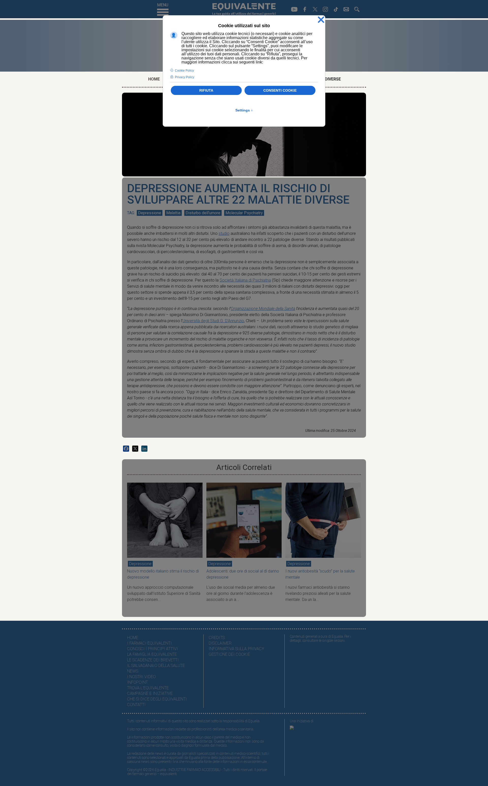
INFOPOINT (137, 682)
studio (224, 233)
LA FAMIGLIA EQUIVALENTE (152, 654)
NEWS (132, 671)
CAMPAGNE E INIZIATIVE (150, 693)
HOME (132, 637)
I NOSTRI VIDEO (141, 676)
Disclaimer (220, 643)
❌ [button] (321, 20)
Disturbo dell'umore (203, 212)
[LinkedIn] (144, 449)
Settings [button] (244, 110)
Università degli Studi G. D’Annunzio (213, 320)
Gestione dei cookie (229, 654)
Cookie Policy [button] (184, 70)
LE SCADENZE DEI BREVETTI (153, 660)
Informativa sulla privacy (236, 648)
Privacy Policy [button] (184, 77)
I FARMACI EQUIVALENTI (149, 643)
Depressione (149, 212)
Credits (217, 637)
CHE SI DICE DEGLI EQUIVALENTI (157, 699)
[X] (135, 449)
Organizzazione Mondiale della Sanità (263, 308)
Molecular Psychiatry (244, 212)
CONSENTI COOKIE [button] (280, 90)
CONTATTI (136, 704)
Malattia (173, 212)
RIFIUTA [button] (206, 90)
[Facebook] (126, 449)
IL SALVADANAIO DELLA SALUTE (156, 665)
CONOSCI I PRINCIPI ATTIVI (152, 648)
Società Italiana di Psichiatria (245, 280)
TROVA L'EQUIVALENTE (148, 687)
